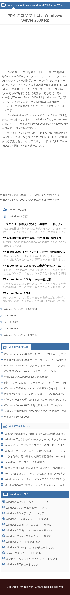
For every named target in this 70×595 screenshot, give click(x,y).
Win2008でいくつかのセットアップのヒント (30, 371)
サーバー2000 (11, 315)
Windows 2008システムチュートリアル (29, 530)
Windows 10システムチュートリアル (27, 519)
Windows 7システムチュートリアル (26, 507)
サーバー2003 (11, 322)
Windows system (18, 5)
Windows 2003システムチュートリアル (29, 524)
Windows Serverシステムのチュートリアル (31, 547)
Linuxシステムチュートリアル (23, 553)
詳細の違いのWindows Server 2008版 (26, 377)
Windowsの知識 (41, 5)
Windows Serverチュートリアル (20, 335)
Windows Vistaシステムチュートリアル (29, 536)
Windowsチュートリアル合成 (23, 541)
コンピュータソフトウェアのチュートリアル (32, 558)
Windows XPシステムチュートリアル (27, 502)
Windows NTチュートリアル (22, 564)
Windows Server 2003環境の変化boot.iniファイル (33, 405)
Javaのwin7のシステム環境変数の (25, 462)
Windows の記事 (18, 346)
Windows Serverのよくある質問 (20, 309)
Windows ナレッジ (20, 426)
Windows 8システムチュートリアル (26, 513)
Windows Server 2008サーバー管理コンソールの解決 (35, 359)
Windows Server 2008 (17, 416)
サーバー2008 (18, 209)
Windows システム (21, 494)
